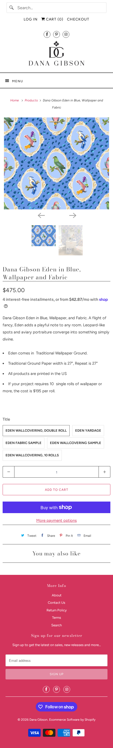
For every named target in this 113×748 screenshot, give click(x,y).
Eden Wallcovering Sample (75, 443)
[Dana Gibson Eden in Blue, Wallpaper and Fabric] (56, 163)
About (56, 595)
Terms (56, 618)
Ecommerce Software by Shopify (72, 719)
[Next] (72, 215)
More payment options (56, 520)
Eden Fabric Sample (24, 443)
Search (56, 625)
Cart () (54, 19)
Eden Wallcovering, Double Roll (36, 430)
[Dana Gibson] (57, 54)
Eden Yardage (88, 430)
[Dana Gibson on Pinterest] (56, 34)
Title (6, 419)
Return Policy (57, 610)
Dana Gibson (38, 719)
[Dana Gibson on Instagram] (66, 34)
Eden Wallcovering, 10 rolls (32, 455)
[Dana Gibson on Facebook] (47, 34)
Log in (31, 19)
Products (32, 100)
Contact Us (56, 603)
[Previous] (41, 215)
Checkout (78, 19)
